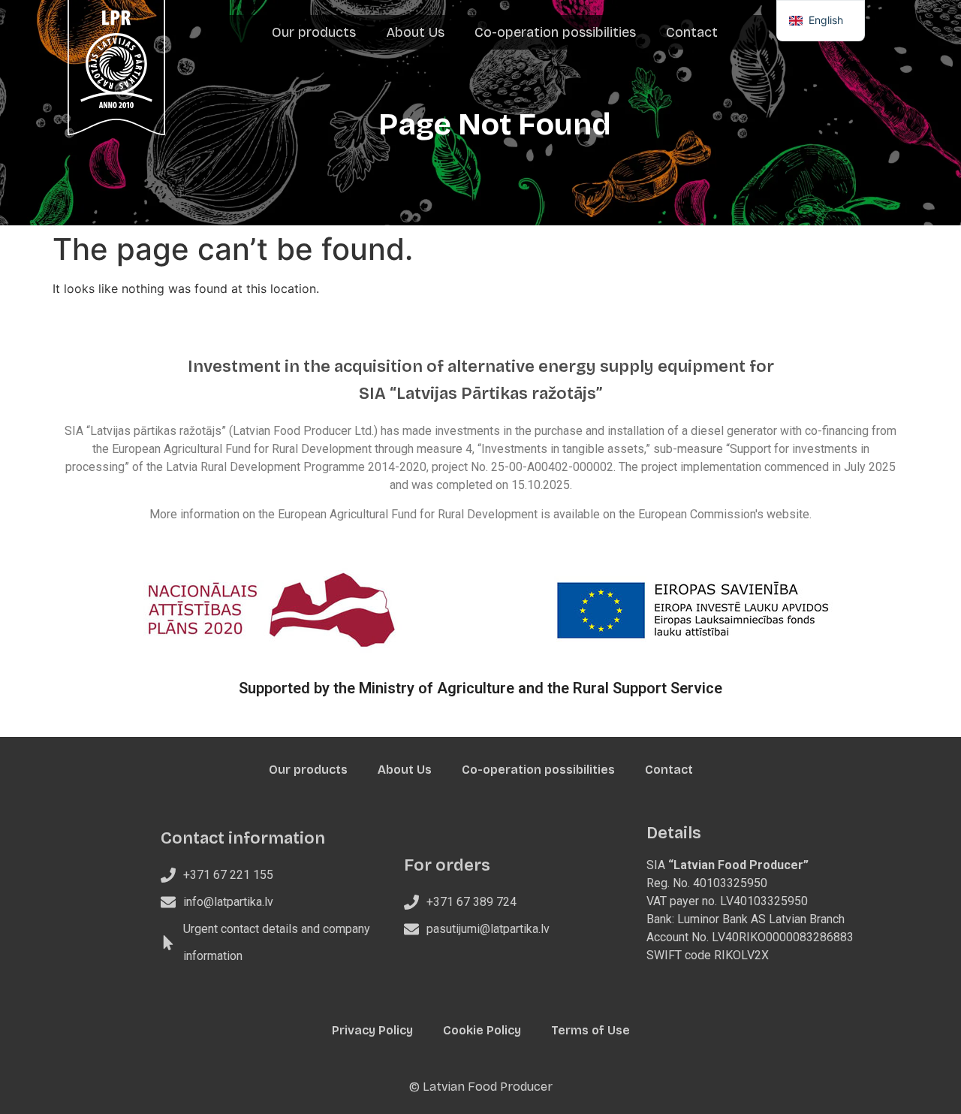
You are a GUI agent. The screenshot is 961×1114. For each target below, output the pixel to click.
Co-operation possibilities (555, 32)
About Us (415, 32)
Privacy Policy (372, 1030)
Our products (314, 32)
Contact (692, 32)
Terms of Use (590, 1030)
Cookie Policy (482, 1030)
